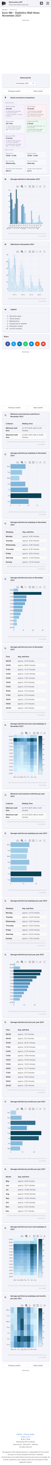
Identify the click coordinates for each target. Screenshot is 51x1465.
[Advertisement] (25, 46)
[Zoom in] (30, 186)
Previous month (14, 91)
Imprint (19, 1434)
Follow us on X (25, 1437)
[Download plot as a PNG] (17, 186)
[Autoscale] (36, 186)
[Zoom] (22, 186)
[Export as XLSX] (44, 186)
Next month (38, 91)
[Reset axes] (40, 186)
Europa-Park (13, 9)
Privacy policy (29, 1434)
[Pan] (25, 186)
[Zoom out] (33, 186)
